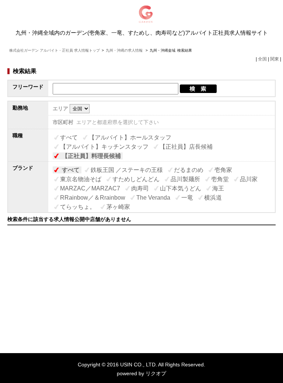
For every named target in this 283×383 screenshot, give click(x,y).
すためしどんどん (136, 179)
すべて (69, 137)
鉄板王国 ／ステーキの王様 (127, 170)
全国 (262, 59)
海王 (218, 188)
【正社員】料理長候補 (91, 156)
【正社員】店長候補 (186, 147)
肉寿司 (140, 188)
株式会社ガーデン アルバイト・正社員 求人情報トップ (54, 50)
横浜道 (213, 197)
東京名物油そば (80, 179)
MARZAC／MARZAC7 (90, 188)
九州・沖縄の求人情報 (125, 50)
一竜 (187, 197)
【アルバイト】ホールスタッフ (130, 137)
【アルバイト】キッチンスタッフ (104, 147)
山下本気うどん (180, 188)
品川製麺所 (185, 179)
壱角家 (223, 170)
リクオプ (156, 373)
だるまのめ (188, 170)
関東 (274, 59)
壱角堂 (220, 179)
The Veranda (153, 197)
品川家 (249, 179)
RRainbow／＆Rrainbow (92, 197)
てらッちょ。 (77, 207)
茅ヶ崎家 (118, 207)
